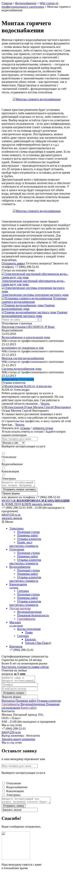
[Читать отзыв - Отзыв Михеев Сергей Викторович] (36, 407)
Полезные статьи (28, 532)
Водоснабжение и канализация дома (26, 337)
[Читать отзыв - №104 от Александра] (27, 386)
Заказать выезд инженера (18, 739)
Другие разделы (20, 608)
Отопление (9, 457)
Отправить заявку (13, 263)
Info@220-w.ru (11, 732)
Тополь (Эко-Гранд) (38, 642)
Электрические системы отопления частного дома (35, 294)
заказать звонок (42, 504)
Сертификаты (26, 618)
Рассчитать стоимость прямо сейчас (25, 667)
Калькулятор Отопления (18, 379)
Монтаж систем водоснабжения (23, 358)
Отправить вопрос (14, 692)
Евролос (30, 639)
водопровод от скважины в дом (23, 347)
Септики (23, 590)
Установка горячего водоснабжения (34, 300)
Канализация (10, 471)
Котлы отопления (28, 628)
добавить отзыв (43, 428)
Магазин (16, 624)
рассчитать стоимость (23, 545)
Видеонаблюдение (29, 611)
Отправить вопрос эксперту (19, 489)
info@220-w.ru (11, 514)
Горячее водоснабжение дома (28, 307)
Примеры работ (27, 535)
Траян (29, 632)
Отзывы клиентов (29, 538)
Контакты (15, 646)
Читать (45, 403)
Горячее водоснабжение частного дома (34, 314)
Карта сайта (28, 707)
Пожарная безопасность (33, 615)
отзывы (25, 428)
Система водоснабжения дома (21, 368)
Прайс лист (24, 542)
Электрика (9, 478)
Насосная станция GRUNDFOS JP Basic (28, 326)
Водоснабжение (12, 464)
